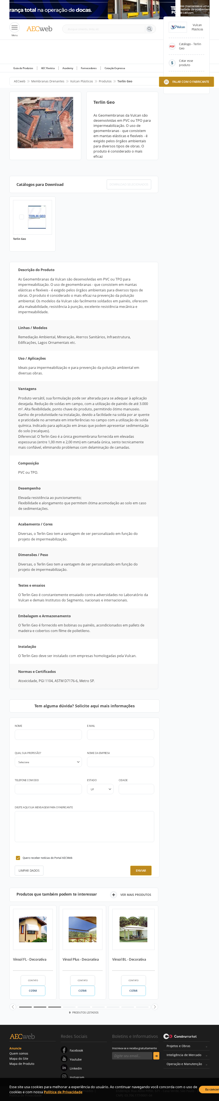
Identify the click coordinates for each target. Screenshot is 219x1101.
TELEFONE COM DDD (27, 780)
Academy (67, 68)
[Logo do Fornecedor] (178, 27)
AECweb (19, 81)
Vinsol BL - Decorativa (129, 959)
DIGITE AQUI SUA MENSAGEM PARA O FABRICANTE (44, 807)
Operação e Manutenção (184, 1064)
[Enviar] (156, 1055)
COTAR (33, 991)
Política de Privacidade (63, 1092)
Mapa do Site (18, 1058)
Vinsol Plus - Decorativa (81, 959)
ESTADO (92, 780)
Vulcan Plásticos (81, 81)
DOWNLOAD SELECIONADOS (129, 184)
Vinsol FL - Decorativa (29, 959)
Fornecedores (88, 68)
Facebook (76, 1050)
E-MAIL (91, 726)
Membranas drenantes (47, 81)
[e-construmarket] (180, 1036)
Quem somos (18, 1053)
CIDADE (123, 780)
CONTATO (33, 980)
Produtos (105, 81)
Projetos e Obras (178, 1046)
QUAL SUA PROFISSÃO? (28, 753)
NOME (18, 726)
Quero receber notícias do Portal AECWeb (47, 858)
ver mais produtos (135, 895)
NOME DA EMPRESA (98, 753)
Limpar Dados (29, 870)
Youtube (76, 1059)
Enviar (141, 870)
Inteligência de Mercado (184, 1055)
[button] (12, 1006)
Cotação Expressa (115, 68)
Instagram (77, 1077)
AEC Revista (48, 68)
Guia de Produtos (23, 68)
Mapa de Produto (21, 1064)
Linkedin (76, 1068)
